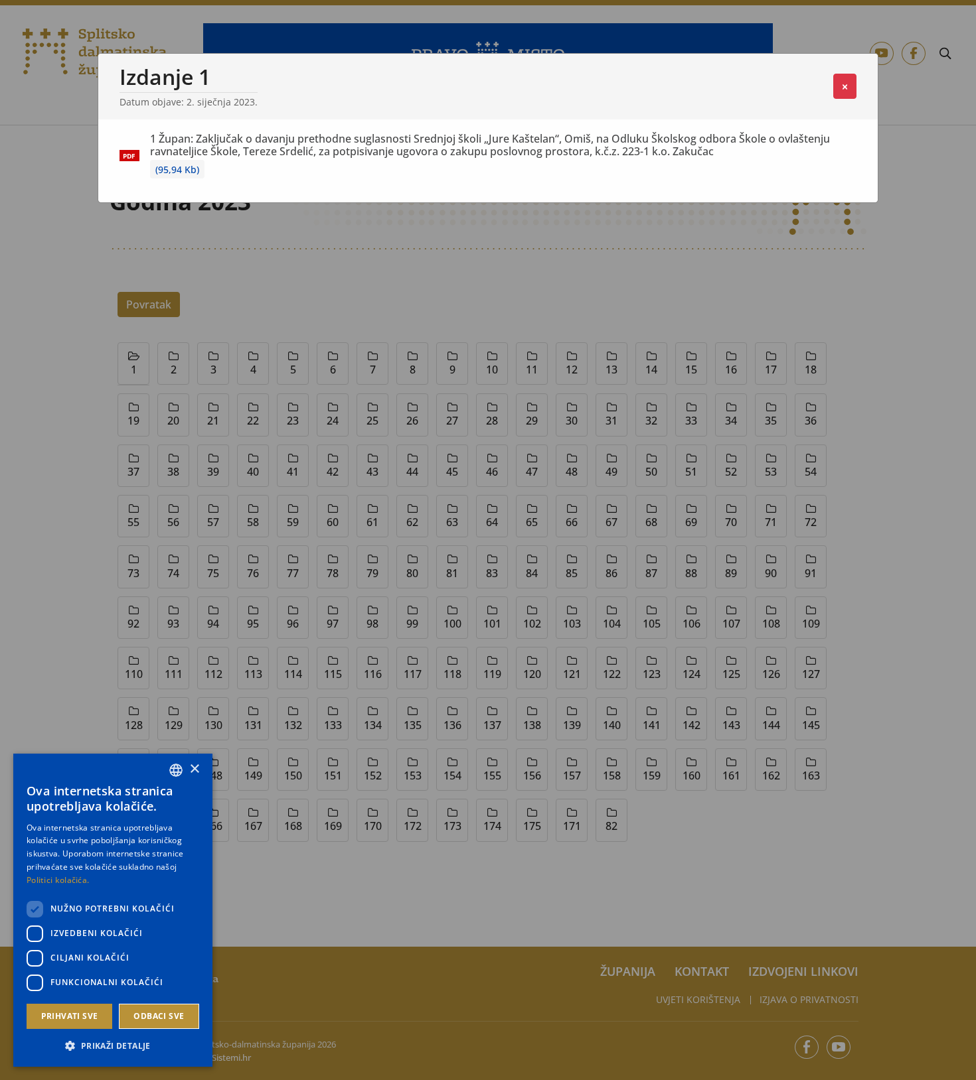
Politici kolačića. (58, 880)
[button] (113, 1045)
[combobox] (176, 770)
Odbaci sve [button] (158, 1016)
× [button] (194, 769)
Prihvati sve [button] (69, 1016)
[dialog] (112, 910)
